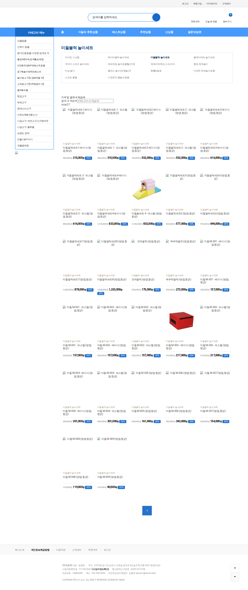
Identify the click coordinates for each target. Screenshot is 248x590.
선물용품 (22, 41)
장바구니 (227, 18)
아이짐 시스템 (72, 57)
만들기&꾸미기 (25, 139)
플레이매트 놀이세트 (204, 57)
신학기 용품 (23, 47)
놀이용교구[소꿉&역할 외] (30, 77)
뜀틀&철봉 (156, 70)
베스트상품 (119, 32)
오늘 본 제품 (211, 21)
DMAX (122, 580)
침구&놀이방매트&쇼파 (29, 71)
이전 (136, 510)
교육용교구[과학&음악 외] (30, 84)
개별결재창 (23, 145)
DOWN (235, 577)
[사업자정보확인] (100, 569)
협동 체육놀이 (201, 64)
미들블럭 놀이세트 (160, 57)
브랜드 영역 (23, 133)
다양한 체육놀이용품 (204, 70)
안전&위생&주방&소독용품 (31, 65)
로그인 (185, 3)
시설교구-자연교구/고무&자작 (32, 121)
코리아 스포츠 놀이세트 (77, 64)
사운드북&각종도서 (27, 114)
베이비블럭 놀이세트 (118, 57)
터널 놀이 (70, 70)
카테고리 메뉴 (36, 32)
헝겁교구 (22, 96)
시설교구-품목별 (25, 127)
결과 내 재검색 (69, 100)
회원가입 (197, 3)
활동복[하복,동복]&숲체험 (30, 59)
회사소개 (19, 550)
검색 (156, 17)
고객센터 (226, 3)
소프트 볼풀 (71, 77)
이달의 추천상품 (88, 32)
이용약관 (60, 550)
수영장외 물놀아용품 (118, 77)
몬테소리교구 (24, 108)
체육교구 (22, 102)
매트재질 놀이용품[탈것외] (121, 64)
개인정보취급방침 (40, 550)
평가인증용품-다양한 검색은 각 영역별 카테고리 (33, 54)
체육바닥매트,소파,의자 (163, 64)
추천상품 (145, 32)
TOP (235, 568)
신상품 (169, 32)
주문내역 (195, 21)
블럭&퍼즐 (22, 90)
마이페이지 (212, 3)
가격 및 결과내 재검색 (73, 97)
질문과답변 (194, 32)
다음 (158, 510)
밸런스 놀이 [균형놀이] (119, 70)
